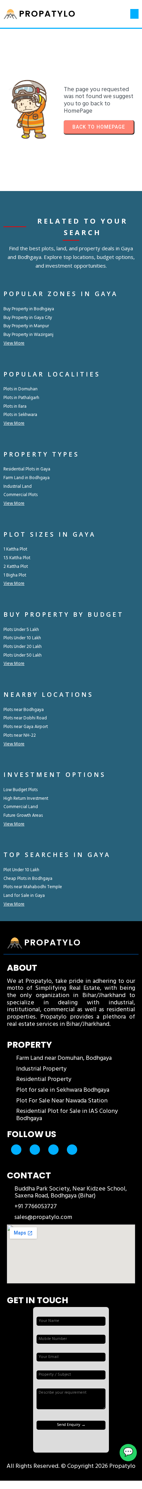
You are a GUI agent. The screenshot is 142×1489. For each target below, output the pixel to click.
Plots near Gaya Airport (25, 726)
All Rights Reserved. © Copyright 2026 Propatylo (71, 1466)
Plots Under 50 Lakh (22, 655)
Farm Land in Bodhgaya (26, 478)
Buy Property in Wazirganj (28, 334)
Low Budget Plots (20, 790)
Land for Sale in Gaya (24, 895)
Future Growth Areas (23, 815)
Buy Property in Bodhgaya (28, 309)
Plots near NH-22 (19, 735)
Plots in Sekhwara (20, 414)
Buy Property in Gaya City (27, 317)
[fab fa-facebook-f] (16, 1149)
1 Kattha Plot (15, 549)
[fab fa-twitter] (35, 1149)
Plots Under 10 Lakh (22, 638)
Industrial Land (17, 486)
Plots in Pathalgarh (21, 397)
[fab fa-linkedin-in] (72, 1149)
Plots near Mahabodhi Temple (32, 887)
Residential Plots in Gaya (26, 469)
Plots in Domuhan (20, 389)
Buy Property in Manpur (26, 326)
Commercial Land (20, 807)
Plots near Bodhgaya (23, 709)
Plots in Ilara (15, 406)
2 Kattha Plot (15, 566)
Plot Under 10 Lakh (21, 870)
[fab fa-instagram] (53, 1149)
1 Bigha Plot (14, 575)
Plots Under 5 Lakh (21, 629)
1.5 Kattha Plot (16, 558)
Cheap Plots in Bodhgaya (27, 878)
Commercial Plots (20, 495)
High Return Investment (25, 798)
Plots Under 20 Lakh (22, 646)
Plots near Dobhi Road (25, 718)
